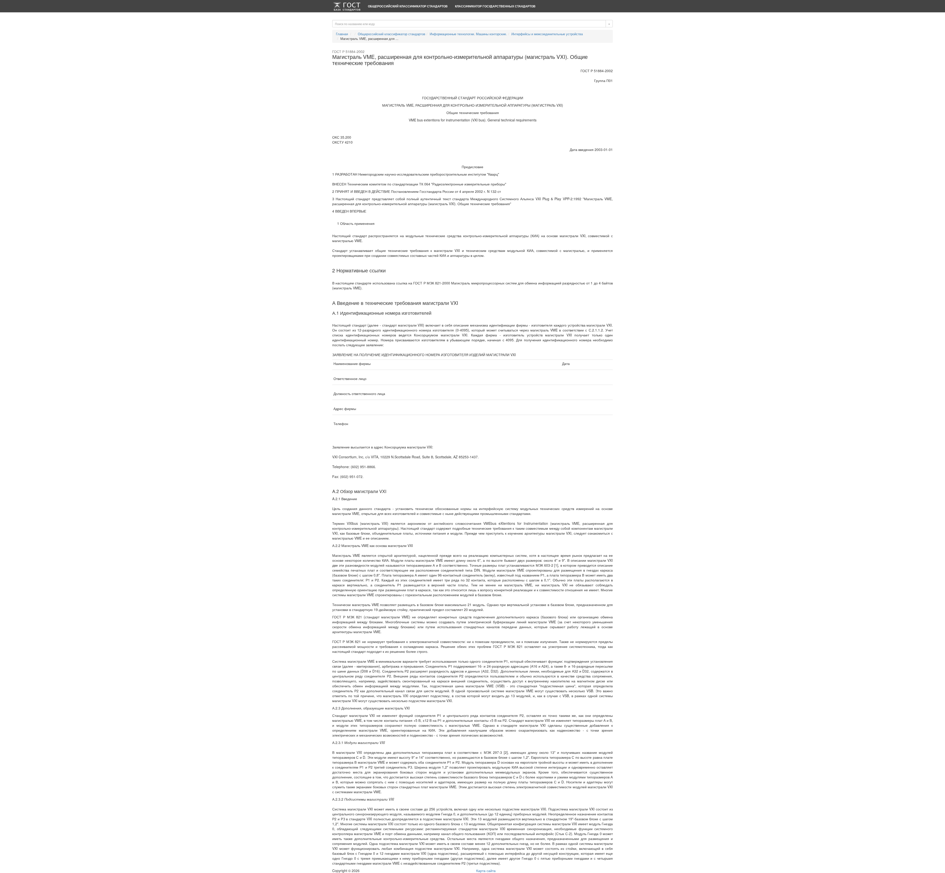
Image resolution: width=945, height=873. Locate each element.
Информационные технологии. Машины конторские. (468, 34)
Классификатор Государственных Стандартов (495, 6)
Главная (342, 34)
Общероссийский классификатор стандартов (408, 6)
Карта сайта (486, 870)
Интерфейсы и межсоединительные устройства (547, 34)
